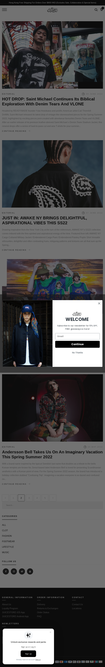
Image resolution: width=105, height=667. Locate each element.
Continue (77, 344)
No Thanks (77, 352)
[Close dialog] (99, 303)
